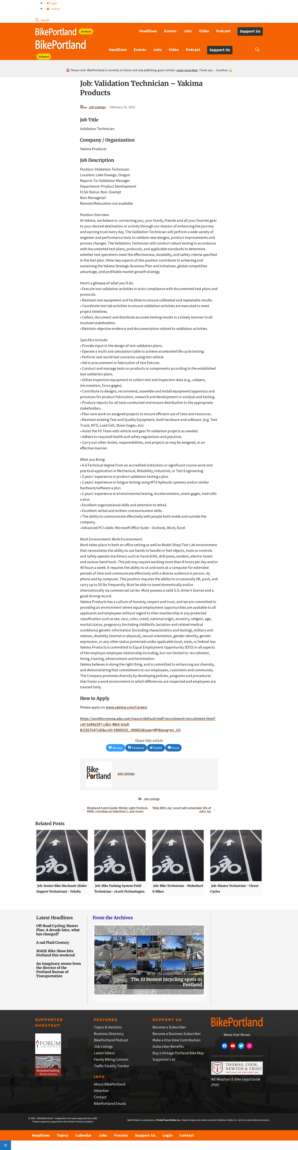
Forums (121, 1135)
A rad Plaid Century (52, 942)
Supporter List (163, 1059)
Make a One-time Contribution (176, 1040)
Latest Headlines (54, 917)
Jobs (187, 31)
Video (204, 31)
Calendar (83, 1135)
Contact (55, 9)
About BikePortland (109, 1084)
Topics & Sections (108, 1027)
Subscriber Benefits (168, 1046)
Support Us (250, 31)
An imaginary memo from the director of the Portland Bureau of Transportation (58, 969)
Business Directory (108, 1033)
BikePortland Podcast (111, 1040)
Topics (62, 1135)
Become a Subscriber (169, 1027)
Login (53, 3)
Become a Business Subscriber (176, 1033)
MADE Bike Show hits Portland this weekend (55, 953)
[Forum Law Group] (48, 1052)
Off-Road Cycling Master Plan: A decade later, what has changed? (58, 930)
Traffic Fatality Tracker (111, 1065)
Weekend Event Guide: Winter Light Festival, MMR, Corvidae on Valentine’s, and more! (117, 809)
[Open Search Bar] (42, 19)
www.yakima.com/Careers (126, 707)
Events (170, 31)
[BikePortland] (60, 45)
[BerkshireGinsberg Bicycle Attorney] (48, 1075)
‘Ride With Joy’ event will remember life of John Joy (181, 809)
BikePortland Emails (110, 1103)
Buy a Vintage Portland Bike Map (178, 1053)
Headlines (148, 31)
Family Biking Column (111, 1059)
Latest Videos (104, 1053)
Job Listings (97, 107)
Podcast (223, 31)
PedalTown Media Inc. (169, 1120)
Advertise (101, 1090)
